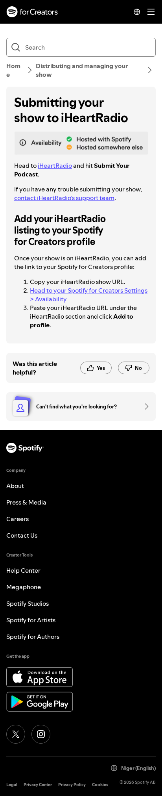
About (15, 485)
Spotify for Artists (30, 620)
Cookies (100, 785)
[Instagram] (40, 734)
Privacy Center (38, 785)
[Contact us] (143, 406)
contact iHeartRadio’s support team (64, 197)
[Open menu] (151, 11)
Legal (11, 785)
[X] (15, 734)
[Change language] (137, 12)
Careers (17, 518)
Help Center (23, 570)
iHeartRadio (55, 165)
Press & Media (26, 502)
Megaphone (23, 587)
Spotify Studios (27, 603)
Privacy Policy (72, 785)
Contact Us (21, 535)
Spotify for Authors (32, 636)
